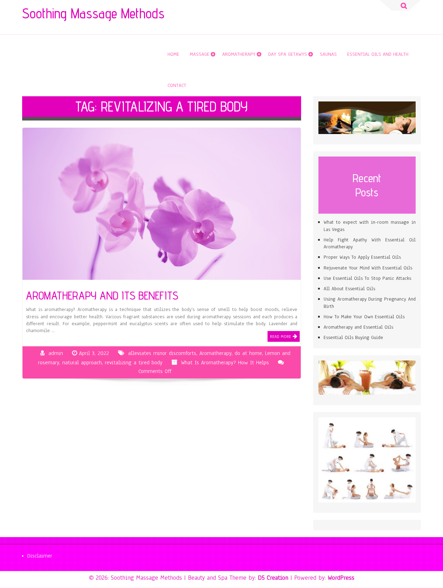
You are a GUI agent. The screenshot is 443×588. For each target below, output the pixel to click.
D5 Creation (273, 577)
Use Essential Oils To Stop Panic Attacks (367, 278)
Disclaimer (39, 556)
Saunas (328, 54)
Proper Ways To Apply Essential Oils (362, 257)
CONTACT (177, 85)
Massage (199, 54)
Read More (280, 336)
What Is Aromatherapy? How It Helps (225, 362)
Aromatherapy (238, 54)
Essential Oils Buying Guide (353, 337)
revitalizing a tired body (133, 362)
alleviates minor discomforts (162, 353)
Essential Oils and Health (377, 54)
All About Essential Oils (349, 288)
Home (173, 54)
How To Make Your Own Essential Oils (364, 316)
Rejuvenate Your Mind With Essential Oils (368, 268)
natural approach (82, 362)
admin (55, 353)
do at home (248, 353)
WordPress (341, 577)
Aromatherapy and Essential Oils (358, 327)
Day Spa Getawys (287, 54)
